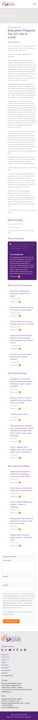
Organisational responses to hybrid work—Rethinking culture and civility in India (20, 474)
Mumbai (4, 680)
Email (5, 585)
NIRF (8, 717)
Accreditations (6, 670)
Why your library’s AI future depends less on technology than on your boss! (20, 400)
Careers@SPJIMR (7, 676)
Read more (13, 302)
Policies (17, 717)
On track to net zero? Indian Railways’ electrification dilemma (20, 356)
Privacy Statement (25, 717)
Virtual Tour (5, 657)
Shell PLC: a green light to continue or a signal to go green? (20, 293)
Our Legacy (5, 668)
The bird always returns (19, 414)
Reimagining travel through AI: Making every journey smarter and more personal (21, 520)
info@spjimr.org (6, 692)
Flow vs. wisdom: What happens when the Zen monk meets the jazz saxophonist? (21, 449)
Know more (13, 277)
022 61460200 (16, 690)
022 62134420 (27, 690)
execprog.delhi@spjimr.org (9, 707)
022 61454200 (6, 690)
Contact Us (5, 660)
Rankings (4, 673)
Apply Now (5, 655)
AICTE (12, 717)
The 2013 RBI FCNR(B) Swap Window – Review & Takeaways (21, 504)
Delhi (3, 696)
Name (5, 576)
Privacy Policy (16, 608)
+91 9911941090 (7, 705)
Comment (7, 560)
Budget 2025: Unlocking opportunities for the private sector (21, 537)
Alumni (3, 662)
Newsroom (5, 665)
